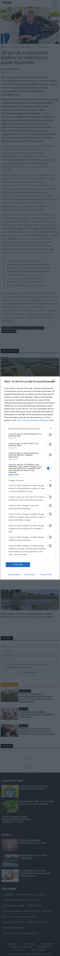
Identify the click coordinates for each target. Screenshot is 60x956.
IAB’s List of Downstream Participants (33, 420)
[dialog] (30, 478)
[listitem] (30, 428)
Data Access (30, 574)
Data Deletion (14, 574)
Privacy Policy (46, 574)
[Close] (54, 381)
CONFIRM (18, 565)
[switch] (49, 434)
